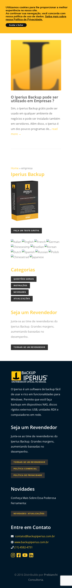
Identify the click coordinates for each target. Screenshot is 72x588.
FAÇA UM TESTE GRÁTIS (26, 231)
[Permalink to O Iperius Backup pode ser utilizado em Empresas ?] (36, 65)
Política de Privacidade (28, 475)
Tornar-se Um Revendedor (29, 347)
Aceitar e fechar (16, 25)
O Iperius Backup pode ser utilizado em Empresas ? (34, 98)
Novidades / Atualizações (29, 514)
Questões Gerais (24, 279)
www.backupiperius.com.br (31, 542)
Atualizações (22, 299)
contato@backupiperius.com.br (35, 536)
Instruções (20, 286)
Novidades (20, 292)
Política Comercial (25, 469)
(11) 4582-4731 (23, 547)
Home (15, 168)
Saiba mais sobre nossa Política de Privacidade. (36, 18)
